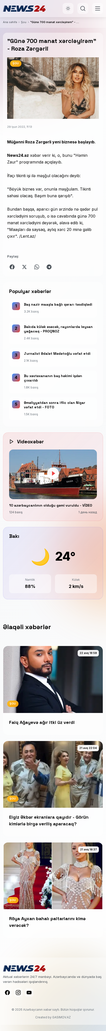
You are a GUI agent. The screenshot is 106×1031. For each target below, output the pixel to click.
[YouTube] (29, 992)
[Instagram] (18, 992)
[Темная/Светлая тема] (68, 8)
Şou (23, 22)
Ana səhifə (10, 22)
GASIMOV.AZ (61, 1017)
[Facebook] (7, 992)
